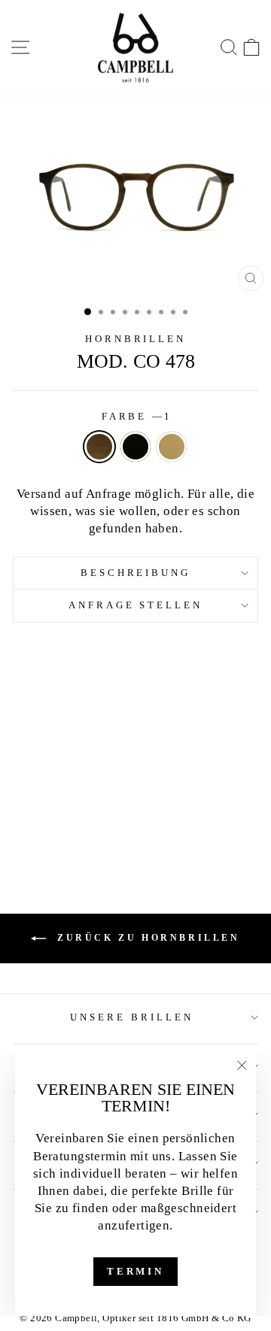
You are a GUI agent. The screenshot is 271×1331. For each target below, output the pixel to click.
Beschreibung (136, 572)
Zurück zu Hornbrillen (145, 937)
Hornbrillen (136, 338)
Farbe (136, 416)
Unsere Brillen (131, 1017)
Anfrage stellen (136, 605)
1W (172, 447)
